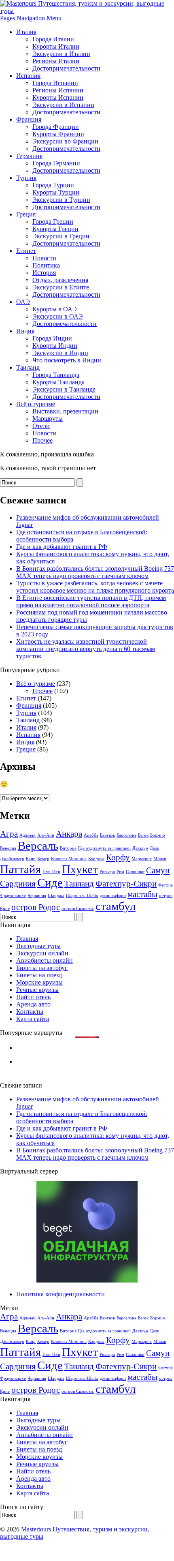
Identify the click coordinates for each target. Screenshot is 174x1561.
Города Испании (55, 82)
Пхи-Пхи (51, 871)
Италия (26, 31)
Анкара (69, 834)
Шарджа (56, 895)
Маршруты (47, 418)
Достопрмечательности (64, 323)
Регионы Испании (57, 90)
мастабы (142, 894)
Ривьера (107, 871)
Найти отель (33, 997)
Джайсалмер (12, 859)
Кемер (43, 859)
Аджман (27, 835)
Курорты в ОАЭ (54, 309)
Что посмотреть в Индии (66, 360)
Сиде (50, 882)
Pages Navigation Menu (31, 18)
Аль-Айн (45, 835)
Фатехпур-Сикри (126, 884)
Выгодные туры (38, 945)
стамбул (115, 905)
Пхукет (80, 869)
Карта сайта (32, 1018)
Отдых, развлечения (60, 279)
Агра (9, 834)
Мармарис (142, 859)
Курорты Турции (55, 192)
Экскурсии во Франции (65, 141)
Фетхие (165, 885)
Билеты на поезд (39, 975)
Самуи (158, 870)
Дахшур (140, 848)
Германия (29, 155)
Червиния (37, 895)
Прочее (42, 440)
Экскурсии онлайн (42, 953)
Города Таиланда (55, 374)
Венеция (8, 848)
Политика (46, 265)
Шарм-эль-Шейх (82, 895)
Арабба (91, 835)
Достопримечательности (66, 68)
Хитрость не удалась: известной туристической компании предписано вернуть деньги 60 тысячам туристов (85, 649)
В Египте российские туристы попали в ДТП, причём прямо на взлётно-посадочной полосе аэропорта (91, 601)
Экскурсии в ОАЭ (57, 316)
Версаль (38, 845)
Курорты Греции (55, 228)
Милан (159, 859)
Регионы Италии (55, 61)
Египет (26, 250)
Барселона (126, 835)
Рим (120, 871)
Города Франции (55, 126)
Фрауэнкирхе (13, 895)
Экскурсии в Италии (61, 53)
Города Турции (53, 185)
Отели (41, 425)
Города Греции (52, 221)
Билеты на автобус (42, 967)
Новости (44, 258)
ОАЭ (23, 301)
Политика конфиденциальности (60, 1294)
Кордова (96, 859)
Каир (31, 859)
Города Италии (53, 39)
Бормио (157, 835)
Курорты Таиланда (58, 382)
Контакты (29, 1011)
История (44, 272)
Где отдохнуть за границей (104, 848)
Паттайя (20, 869)
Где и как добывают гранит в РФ (61, 546)
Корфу (118, 857)
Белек (143, 835)
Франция (28, 119)
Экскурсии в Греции (60, 236)
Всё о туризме (35, 403)
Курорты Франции (58, 134)
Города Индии (52, 338)
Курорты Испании (57, 97)
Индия (25, 331)
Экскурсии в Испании (63, 104)
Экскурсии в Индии (60, 352)
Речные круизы (37, 989)
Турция (26, 177)
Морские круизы (39, 982)
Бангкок (107, 835)
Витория (68, 848)
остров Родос (35, 907)
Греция (26, 214)
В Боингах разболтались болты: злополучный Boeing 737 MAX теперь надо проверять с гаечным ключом (95, 572)
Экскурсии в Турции (61, 199)
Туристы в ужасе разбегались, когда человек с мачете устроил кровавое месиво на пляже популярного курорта (95, 587)
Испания (28, 75)
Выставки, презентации (65, 411)
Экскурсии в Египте (60, 287)
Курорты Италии (55, 46)
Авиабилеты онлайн (44, 960)
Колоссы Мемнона (69, 859)
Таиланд (28, 367)
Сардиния (18, 884)
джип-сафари (113, 895)
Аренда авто (33, 1004)
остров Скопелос (78, 908)
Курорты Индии (54, 345)
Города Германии (56, 163)
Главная (27, 938)
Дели (154, 848)
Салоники (135, 871)
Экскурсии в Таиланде (63, 389)
